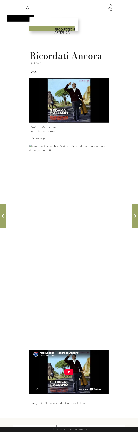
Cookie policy (83, 429)
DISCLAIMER (53, 429)
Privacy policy (67, 429)
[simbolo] (27, 8)
